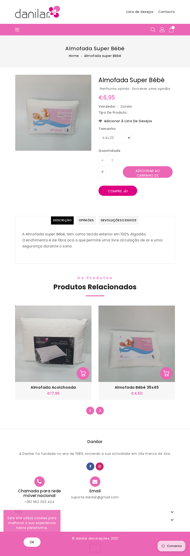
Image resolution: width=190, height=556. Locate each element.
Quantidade (109, 150)
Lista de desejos (140, 11)
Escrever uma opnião (151, 88)
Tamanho (107, 128)
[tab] (62, 220)
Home (74, 55)
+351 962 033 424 (39, 502)
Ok (32, 542)
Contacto (166, 11)
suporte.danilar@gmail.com (95, 497)
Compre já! (118, 191)
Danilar (95, 441)
